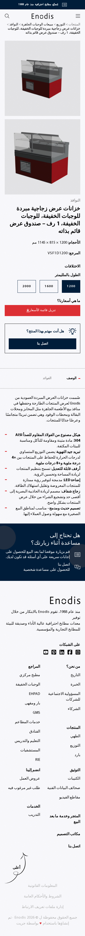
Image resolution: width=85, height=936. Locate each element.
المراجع (34, 667)
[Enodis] (42, 16)
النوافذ (13, 24)
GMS (36, 713)
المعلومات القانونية (42, 886)
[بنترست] (53, 652)
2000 (26, 286)
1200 (71, 286)
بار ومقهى (32, 703)
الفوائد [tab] (47, 378)
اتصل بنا (74, 846)
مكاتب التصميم (68, 834)
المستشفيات (30, 750)
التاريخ (75, 675)
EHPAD (34, 694)
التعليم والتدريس (27, 741)
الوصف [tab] (71, 378)
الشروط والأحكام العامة (42, 896)
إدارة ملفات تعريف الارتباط (43, 907)
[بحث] (7, 16)
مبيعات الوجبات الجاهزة (37, 24)
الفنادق (34, 732)
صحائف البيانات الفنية (63, 788)
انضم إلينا (33, 770)
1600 (49, 286)
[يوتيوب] (45, 652)
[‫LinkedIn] (62, 652)
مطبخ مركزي (29, 675)
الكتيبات (74, 779)
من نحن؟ (73, 667)
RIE (37, 760)
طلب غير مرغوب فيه (24, 788)
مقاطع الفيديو (69, 797)
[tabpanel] (42, 456)
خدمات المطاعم (27, 722)
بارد (77, 755)
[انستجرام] (78, 652)
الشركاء (74, 709)
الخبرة (75, 684)
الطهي (75, 736)
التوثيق (75, 770)
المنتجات (73, 728)
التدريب (34, 815)
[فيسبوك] (70, 652)
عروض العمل (30, 779)
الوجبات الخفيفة (28, 684)
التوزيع (60, 24)
